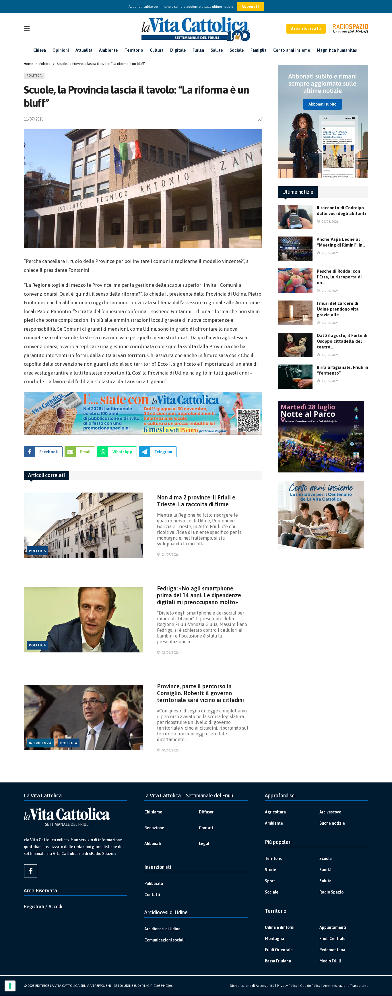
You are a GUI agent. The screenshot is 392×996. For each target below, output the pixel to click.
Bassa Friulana (278, 961)
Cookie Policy (310, 986)
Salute (325, 881)
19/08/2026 (330, 323)
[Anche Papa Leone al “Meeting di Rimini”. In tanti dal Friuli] (295, 249)
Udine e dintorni (279, 927)
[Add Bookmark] (260, 119)
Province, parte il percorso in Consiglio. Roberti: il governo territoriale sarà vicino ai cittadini (200, 693)
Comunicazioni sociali (164, 940)
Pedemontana (332, 949)
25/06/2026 (170, 652)
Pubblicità (153, 883)
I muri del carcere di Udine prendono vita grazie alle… (338, 309)
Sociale (271, 892)
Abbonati (250, 7)
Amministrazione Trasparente (345, 986)
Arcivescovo (330, 812)
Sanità (325, 869)
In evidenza (40, 743)
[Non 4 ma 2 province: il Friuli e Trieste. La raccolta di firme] (83, 525)
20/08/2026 (330, 253)
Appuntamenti (332, 927)
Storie (270, 869)
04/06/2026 (170, 750)
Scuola (325, 858)
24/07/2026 (170, 555)
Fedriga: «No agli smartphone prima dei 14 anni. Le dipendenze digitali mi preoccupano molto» (199, 595)
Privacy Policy (287, 986)
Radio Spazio (331, 892)
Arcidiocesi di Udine (162, 929)
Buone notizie (332, 823)
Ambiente (274, 823)
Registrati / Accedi (43, 906)
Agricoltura (275, 812)
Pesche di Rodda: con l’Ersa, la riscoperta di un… (339, 277)
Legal (204, 843)
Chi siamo (153, 812)
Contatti (207, 828)
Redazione (154, 828)
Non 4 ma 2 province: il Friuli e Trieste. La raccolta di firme (196, 500)
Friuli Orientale (279, 949)
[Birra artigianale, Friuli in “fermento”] (295, 377)
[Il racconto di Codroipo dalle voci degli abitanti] (295, 217)
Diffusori (207, 812)
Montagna (274, 938)
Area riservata (306, 28)
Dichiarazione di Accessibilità (252, 986)
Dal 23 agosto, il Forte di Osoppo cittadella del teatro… (342, 341)
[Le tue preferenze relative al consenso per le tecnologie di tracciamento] (10, 986)
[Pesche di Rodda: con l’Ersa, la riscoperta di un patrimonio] (295, 280)
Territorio (273, 858)
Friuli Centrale (332, 938)
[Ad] (143, 413)
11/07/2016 (33, 119)
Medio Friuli (330, 961)
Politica (34, 75)
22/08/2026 (330, 222)
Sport (270, 881)
